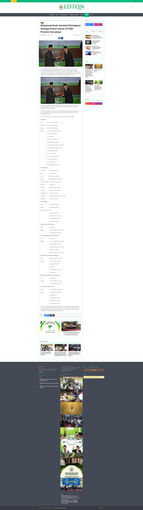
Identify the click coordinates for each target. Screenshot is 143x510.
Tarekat (75, 500)
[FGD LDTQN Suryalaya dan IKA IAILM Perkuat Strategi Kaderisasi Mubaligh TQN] (71, 459)
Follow (94, 103)
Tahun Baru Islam (70, 500)
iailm (77, 497)
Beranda (52, 14)
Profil (56, 14)
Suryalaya (64, 500)
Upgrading (63, 503)
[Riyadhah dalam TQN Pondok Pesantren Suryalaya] (88, 42)
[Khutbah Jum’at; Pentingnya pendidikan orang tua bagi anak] (88, 48)
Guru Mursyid (65, 497)
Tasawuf (63, 502)
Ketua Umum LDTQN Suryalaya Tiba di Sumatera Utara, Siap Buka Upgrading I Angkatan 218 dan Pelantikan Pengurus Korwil (61, 354)
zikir (67, 503)
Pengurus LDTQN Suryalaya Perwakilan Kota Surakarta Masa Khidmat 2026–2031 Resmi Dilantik (74, 354)
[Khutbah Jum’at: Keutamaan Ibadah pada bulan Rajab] (88, 53)
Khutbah (82, 14)
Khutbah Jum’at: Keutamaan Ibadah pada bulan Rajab (96, 52)
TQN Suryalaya (72, 502)
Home (42, 20)
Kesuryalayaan (63, 14)
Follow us (85, 373)
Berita (86, 14)
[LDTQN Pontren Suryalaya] (71, 7)
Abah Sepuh (74, 496)
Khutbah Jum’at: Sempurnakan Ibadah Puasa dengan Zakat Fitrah (97, 36)
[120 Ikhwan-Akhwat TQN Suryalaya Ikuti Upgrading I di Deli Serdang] (47, 347)
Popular (86, 31)
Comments (100, 31)
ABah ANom (65, 496)
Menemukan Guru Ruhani (21, 1)
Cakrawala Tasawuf (73, 14)
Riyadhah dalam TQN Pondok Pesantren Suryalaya (96, 42)
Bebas (78, 496)
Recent (93, 31)
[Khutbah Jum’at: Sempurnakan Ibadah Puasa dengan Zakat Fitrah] (88, 37)
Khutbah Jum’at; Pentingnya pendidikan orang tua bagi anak (96, 47)
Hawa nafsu (72, 497)
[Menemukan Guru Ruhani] (98, 66)
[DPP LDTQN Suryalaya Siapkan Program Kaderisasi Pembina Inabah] (98, 82)
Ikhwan (79, 497)
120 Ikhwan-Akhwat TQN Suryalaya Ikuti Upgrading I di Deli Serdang (46, 353)
